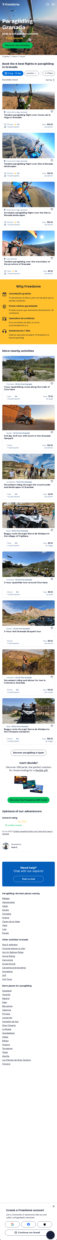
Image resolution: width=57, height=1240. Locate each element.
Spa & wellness (10, 944)
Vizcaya (6, 1063)
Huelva (5, 917)
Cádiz (5, 906)
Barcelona (7, 1006)
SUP (4, 975)
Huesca (6, 1044)
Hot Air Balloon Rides (13, 952)
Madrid (5, 998)
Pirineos (6, 1013)
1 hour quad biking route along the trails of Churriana (27, 388)
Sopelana (7, 990)
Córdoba (6, 913)
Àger (4, 1002)
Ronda (5, 933)
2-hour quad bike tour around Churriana (25, 582)
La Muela (6, 1029)
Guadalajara (8, 1033)
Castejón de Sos (10, 1021)
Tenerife (6, 994)
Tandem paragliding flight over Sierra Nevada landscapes (28, 165)
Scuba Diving (8, 963)
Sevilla (5, 910)
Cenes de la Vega (11, 921)
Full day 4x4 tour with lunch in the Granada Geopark (27, 437)
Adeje (5, 1036)
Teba (4, 925)
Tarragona (7, 1048)
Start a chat (28, 878)
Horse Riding (8, 956)
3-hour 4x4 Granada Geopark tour (22, 631)
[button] (50, 1235)
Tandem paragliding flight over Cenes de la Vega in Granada (27, 116)
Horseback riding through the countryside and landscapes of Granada (27, 486)
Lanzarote (7, 1017)
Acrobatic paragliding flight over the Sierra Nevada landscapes (27, 214)
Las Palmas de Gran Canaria (16, 1060)
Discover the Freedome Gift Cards (28, 800)
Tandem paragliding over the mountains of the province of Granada (27, 263)
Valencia (6, 1010)
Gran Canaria (9, 1025)
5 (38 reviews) (14, 38)
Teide (5, 1052)
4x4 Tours (7, 979)
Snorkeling (7, 971)
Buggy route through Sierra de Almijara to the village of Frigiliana (27, 535)
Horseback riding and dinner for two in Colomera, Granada (25, 681)
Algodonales (8, 902)
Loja (4, 929)
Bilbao (5, 1040)
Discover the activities (17, 45)
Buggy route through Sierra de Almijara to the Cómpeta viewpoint (27, 730)
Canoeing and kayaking (14, 967)
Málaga (6, 898)
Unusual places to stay (13, 948)
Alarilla (5, 1056)
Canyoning (7, 960)
